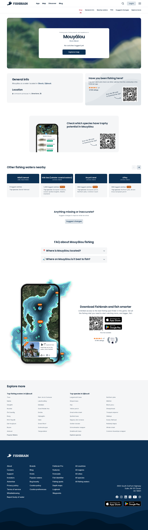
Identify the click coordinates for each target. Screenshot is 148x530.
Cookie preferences (38, 489)
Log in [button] (131, 3)
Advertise (11, 482)
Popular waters (36, 478)
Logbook (56, 489)
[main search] (122, 3)
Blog (31, 470)
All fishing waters (82, 482)
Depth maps (57, 485)
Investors (10, 478)
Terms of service (14, 489)
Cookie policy (35, 485)
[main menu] (139, 3)
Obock (71, 41)
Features (56, 470)
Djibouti (76, 41)
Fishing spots (58, 482)
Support (10, 474)
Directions (35, 93)
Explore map (74, 52)
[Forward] (139, 167)
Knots (32, 474)
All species (79, 478)
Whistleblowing (13, 493)
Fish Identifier (58, 478)
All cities (78, 474)
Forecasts (56, 474)
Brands (32, 466)
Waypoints (57, 493)
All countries (80, 466)
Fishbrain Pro (58, 466)
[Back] (134, 167)
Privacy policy (12, 485)
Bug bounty (34, 482)
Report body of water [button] (15, 497)
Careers (10, 470)
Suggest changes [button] (74, 221)
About (9, 466)
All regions (79, 470)
